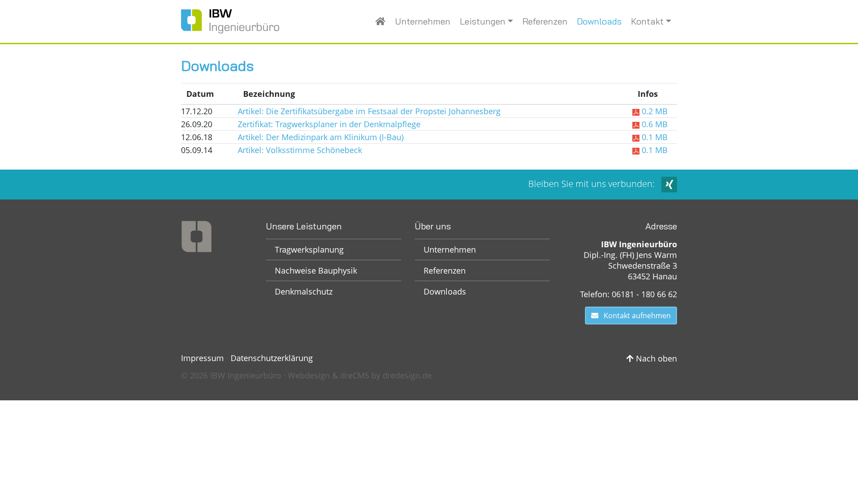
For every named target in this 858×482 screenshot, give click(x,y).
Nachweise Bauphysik (316, 270)
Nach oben (655, 358)
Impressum (202, 358)
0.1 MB (653, 137)
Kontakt (647, 21)
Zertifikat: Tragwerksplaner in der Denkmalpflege (329, 124)
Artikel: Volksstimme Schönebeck (300, 150)
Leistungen (482, 21)
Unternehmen (422, 21)
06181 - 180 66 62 (644, 294)
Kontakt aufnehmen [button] (634, 315)
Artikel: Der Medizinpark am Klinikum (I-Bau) (321, 137)
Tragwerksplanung (309, 249)
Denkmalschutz (303, 291)
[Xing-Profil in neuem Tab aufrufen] (669, 184)
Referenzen (545, 21)
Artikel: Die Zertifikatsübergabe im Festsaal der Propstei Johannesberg (369, 111)
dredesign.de (407, 375)
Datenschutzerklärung (272, 358)
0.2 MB (653, 111)
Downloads (599, 21)
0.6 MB (653, 124)
